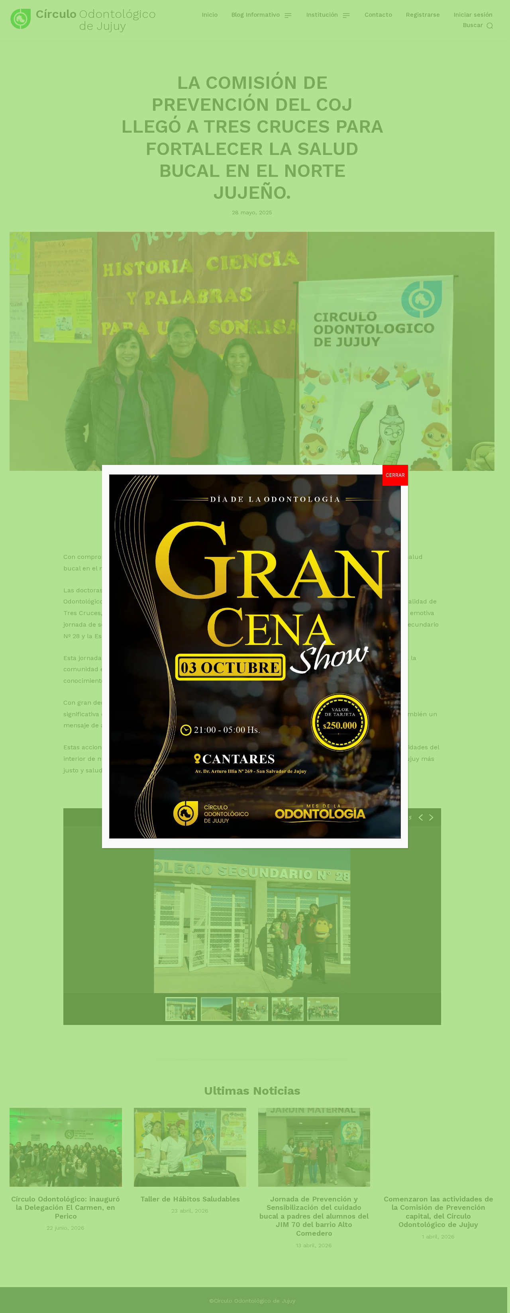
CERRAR (395, 475)
